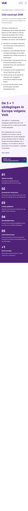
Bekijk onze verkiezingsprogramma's (11, 159)
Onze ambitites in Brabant (7, 9)
